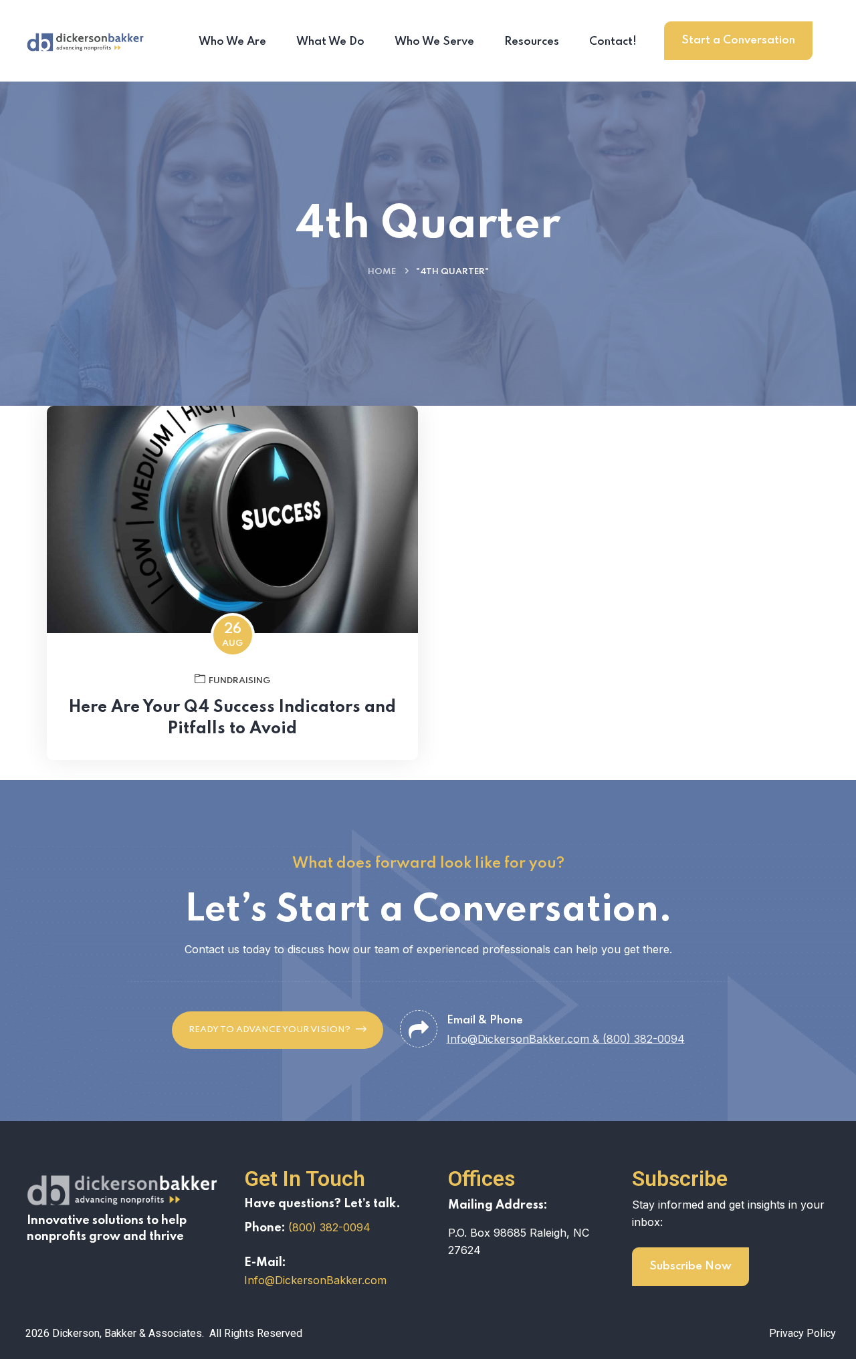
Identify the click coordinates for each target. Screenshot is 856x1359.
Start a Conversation (738, 40)
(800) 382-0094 (329, 1227)
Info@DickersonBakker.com (315, 1280)
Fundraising (239, 680)
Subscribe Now (690, 1266)
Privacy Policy (802, 1333)
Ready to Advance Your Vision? (269, 1029)
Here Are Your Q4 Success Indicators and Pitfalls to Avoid (232, 718)
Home (382, 271)
